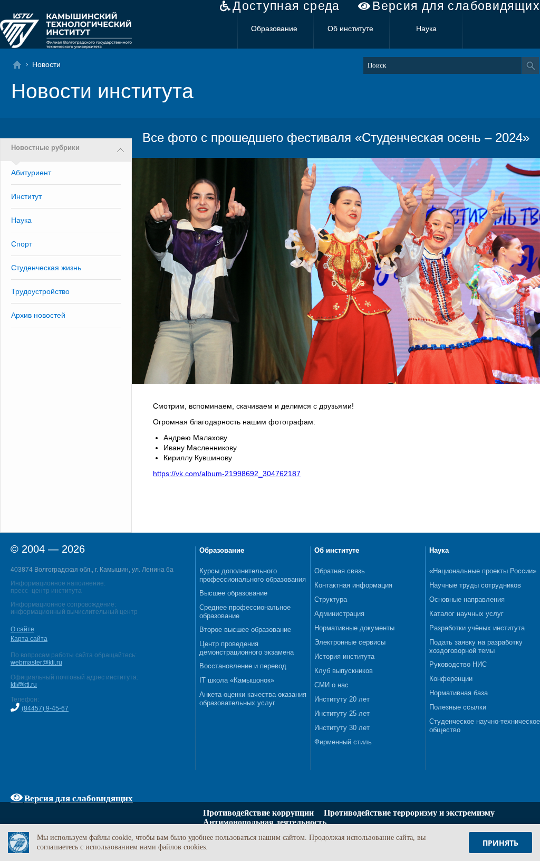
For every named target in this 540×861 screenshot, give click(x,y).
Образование (274, 28)
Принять (500, 843)
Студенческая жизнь (46, 267)
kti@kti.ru (24, 684)
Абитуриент (31, 172)
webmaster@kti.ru (36, 662)
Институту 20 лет (342, 699)
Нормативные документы (354, 628)
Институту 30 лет (342, 728)
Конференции (450, 679)
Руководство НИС (458, 664)
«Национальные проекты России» (482, 571)
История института (344, 656)
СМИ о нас (331, 685)
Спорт (21, 244)
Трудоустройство (40, 291)
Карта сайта (29, 638)
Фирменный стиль (343, 742)
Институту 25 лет (342, 713)
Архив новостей (38, 315)
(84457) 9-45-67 (45, 708)
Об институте (350, 28)
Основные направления (467, 599)
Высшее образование (233, 593)
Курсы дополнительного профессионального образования (252, 575)
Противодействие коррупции (258, 812)
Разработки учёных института (477, 628)
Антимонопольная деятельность (264, 822)
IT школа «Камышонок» (236, 680)
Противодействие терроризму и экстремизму (409, 812)
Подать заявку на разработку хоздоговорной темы (476, 646)
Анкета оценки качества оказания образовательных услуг (252, 698)
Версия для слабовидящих (456, 6)
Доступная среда (286, 6)
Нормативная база (458, 693)
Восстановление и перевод (242, 666)
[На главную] (20, 64)
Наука (426, 28)
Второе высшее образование (245, 629)
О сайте (22, 629)
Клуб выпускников (343, 671)
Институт (26, 196)
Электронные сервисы (349, 642)
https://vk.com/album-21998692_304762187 (227, 473)
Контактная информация (353, 585)
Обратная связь (339, 571)
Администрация (339, 614)
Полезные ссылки (457, 707)
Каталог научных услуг (466, 614)
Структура (330, 599)
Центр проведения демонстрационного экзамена (246, 648)
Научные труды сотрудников (475, 585)
